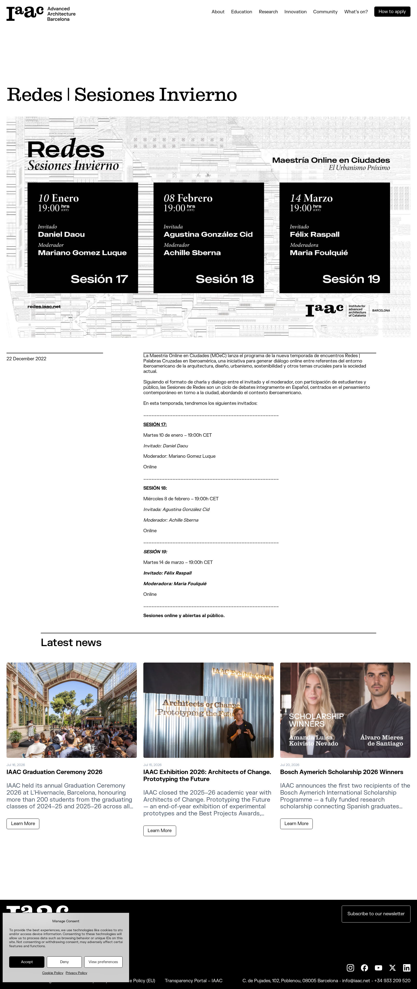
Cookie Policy (52, 973)
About (218, 12)
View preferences (103, 962)
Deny (64, 962)
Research (268, 12)
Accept (27, 962)
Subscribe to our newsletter (376, 914)
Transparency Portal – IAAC (193, 981)
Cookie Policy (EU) (136, 981)
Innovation (296, 12)
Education (241, 12)
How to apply (392, 12)
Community (325, 12)
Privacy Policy (76, 973)
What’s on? (356, 12)
